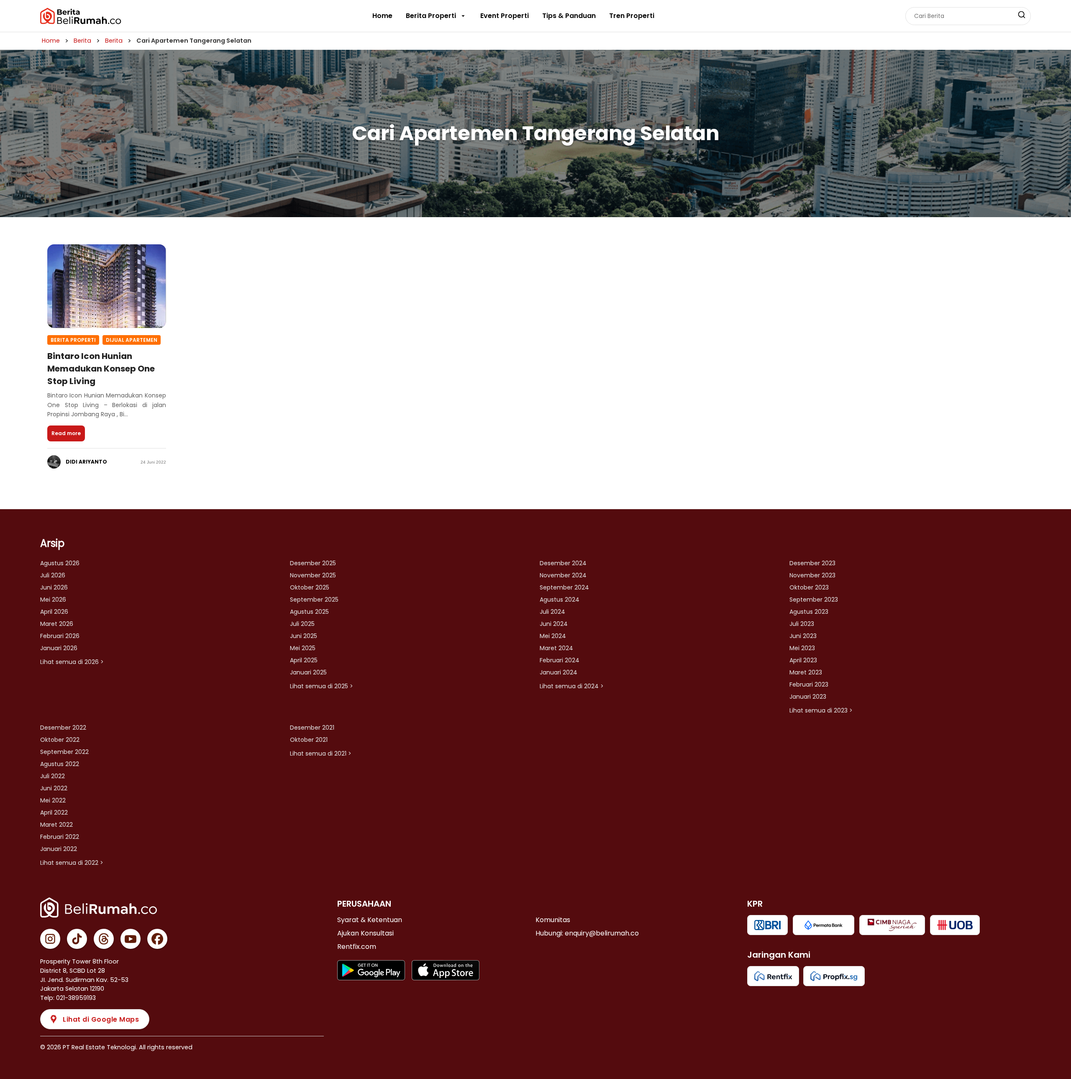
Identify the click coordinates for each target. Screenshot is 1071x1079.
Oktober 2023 (809, 587)
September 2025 (314, 599)
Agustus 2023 (808, 611)
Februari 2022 (59, 837)
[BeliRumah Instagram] (50, 939)
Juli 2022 (52, 776)
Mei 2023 (802, 648)
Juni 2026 (54, 587)
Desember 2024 (563, 563)
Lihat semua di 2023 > (821, 710)
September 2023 (813, 599)
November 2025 (313, 575)
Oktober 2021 (309, 740)
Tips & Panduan (569, 16)
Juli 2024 (552, 611)
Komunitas (553, 920)
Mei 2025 (302, 648)
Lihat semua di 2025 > (321, 686)
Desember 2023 (812, 563)
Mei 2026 (53, 599)
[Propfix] (834, 976)
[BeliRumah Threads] (104, 939)
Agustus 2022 (59, 764)
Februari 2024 (559, 660)
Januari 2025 (308, 672)
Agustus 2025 (309, 611)
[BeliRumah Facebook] (157, 939)
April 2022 (54, 812)
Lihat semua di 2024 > (572, 686)
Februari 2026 (59, 636)
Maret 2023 (805, 672)
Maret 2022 (56, 824)
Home (382, 16)
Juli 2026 (52, 575)
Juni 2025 (303, 636)
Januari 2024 (558, 672)
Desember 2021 (312, 727)
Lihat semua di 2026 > (72, 662)
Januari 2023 (807, 696)
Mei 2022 (53, 800)
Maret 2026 (56, 624)
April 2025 (304, 660)
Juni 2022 (53, 788)
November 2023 (812, 575)
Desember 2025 (313, 563)
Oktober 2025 (309, 587)
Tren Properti (631, 16)
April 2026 (54, 611)
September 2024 (564, 587)
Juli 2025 (302, 624)
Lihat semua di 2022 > (71, 863)
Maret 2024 (556, 648)
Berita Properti (431, 16)
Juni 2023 (803, 636)
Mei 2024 (553, 636)
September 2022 (64, 752)
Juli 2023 (801, 624)
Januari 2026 (58, 648)
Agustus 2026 (59, 563)
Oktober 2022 (59, 740)
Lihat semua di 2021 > (320, 753)
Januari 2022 (58, 849)
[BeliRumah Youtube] (130, 939)
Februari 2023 (808, 684)
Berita (82, 40)
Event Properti (504, 16)
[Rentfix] (773, 976)
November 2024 (563, 575)
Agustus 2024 (559, 599)
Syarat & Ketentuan (369, 920)
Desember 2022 (63, 727)
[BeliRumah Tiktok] (77, 939)
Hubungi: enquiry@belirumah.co (587, 933)
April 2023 (803, 660)
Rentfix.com (356, 946)
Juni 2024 (554, 624)
